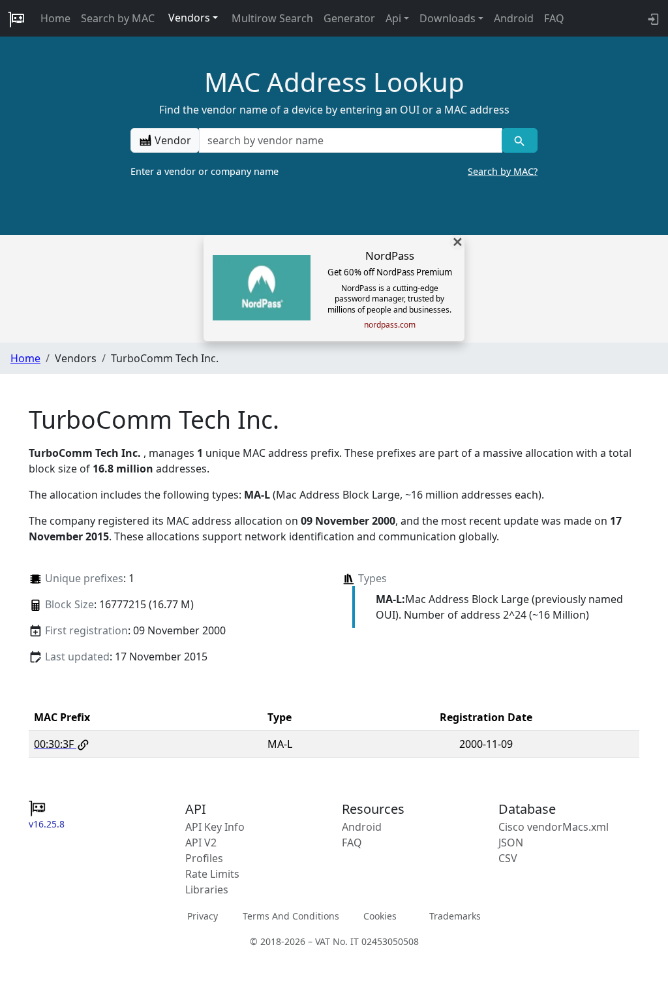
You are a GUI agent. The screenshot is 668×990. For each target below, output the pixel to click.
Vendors (189, 17)
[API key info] (652, 18)
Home (55, 18)
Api (393, 18)
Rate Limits (212, 874)
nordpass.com (390, 325)
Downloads (447, 18)
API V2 (201, 842)
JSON (510, 842)
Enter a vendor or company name (334, 171)
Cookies (380, 916)
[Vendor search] (520, 140)
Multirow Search (272, 18)
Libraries (206, 889)
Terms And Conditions (291, 916)
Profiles (204, 858)
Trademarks (455, 916)
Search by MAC (118, 18)
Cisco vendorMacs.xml (553, 827)
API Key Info (215, 827)
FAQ (554, 18)
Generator (349, 18)
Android (514, 18)
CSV (507, 858)
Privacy (202, 916)
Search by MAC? (503, 171)
